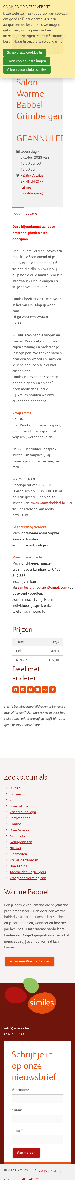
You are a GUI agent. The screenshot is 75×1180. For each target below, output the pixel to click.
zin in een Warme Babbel (30, 961)
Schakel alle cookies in (24, 52)
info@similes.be (16, 1028)
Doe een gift (19, 866)
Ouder (15, 788)
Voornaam (20, 1090)
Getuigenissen (21, 842)
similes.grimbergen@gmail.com (42, 587)
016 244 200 (14, 1034)
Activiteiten (19, 836)
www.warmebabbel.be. (49, 503)
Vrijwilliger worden (24, 860)
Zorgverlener (20, 818)
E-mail (17, 1131)
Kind (13, 800)
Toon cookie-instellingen (26, 61)
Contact (16, 824)
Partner (15, 794)
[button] (15, 689)
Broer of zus (19, 806)
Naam (17, 1110)
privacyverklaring (48, 41)
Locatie (31, 213)
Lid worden (18, 854)
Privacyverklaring (47, 1171)
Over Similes (19, 830)
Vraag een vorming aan (28, 878)
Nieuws (15, 848)
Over (18, 213)
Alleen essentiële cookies (27, 70)
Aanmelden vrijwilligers (28, 872)
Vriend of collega (23, 812)
